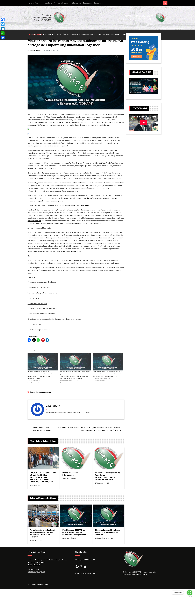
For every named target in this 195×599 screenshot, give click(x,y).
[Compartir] (2, 37)
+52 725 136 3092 (33, 569)
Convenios (98, 3)
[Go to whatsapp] (189, 592)
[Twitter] (2, 24)
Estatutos (87, 3)
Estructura (47, 3)
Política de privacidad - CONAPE (85, 573)
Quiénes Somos (34, 3)
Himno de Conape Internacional (70, 474)
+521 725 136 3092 (89, 560)
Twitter (62, 201)
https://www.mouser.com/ (71, 251)
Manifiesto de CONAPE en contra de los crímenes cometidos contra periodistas (75, 532)
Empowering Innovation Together (51, 122)
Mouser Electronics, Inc (75, 114)
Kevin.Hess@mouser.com (37, 303)
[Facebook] (77, 566)
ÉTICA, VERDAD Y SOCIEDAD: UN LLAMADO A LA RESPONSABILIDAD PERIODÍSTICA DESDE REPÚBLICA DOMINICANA (43, 477)
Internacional (45, 392)
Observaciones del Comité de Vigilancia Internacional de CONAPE (107, 532)
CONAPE (138, 572)
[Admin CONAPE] (37, 409)
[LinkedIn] (2, 28)
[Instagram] (85, 566)
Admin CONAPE (35, 50)
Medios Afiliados (61, 3)
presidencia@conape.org (36, 572)
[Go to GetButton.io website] (189, 596)
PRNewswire (76, 3)
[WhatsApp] (2, 33)
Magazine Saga (43, 584)
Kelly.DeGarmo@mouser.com (39, 330)
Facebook (54, 201)
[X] (81, 566)
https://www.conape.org (53, 410)
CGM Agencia (142, 574)
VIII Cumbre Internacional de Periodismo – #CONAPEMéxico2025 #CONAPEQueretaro (107, 476)
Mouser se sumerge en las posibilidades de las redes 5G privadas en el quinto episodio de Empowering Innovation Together (107, 374)
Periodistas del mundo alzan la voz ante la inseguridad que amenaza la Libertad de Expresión (43, 533)
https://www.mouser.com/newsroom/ (74, 205)
